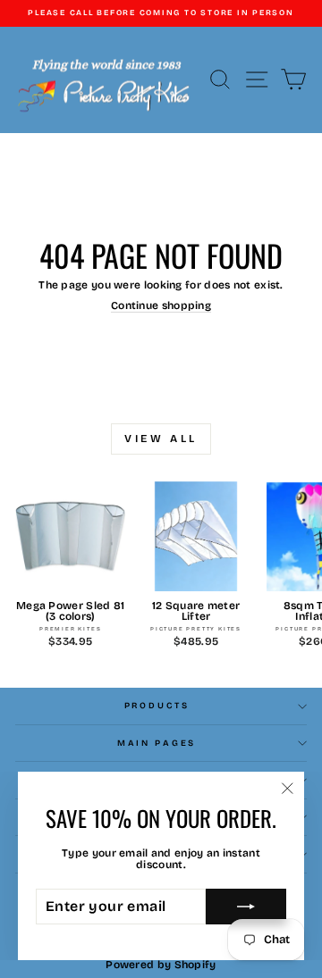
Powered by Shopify (161, 964)
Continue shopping (161, 305)
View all (161, 438)
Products (157, 705)
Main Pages (157, 743)
